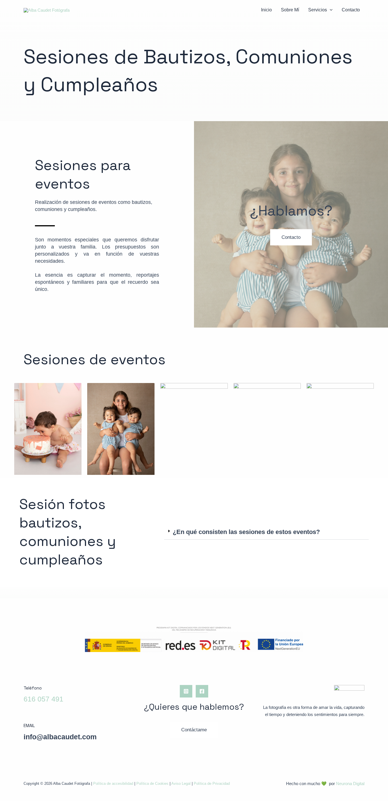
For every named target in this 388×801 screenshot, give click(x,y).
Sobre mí (290, 9)
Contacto (351, 9)
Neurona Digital (350, 783)
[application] (330, 10)
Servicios (317, 9)
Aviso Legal (181, 783)
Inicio (266, 9)
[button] (266, 532)
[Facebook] (202, 691)
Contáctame (194, 729)
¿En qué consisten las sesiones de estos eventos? (246, 531)
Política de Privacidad (212, 783)
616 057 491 (43, 699)
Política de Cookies (152, 783)
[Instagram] (186, 691)
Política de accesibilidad (113, 783)
